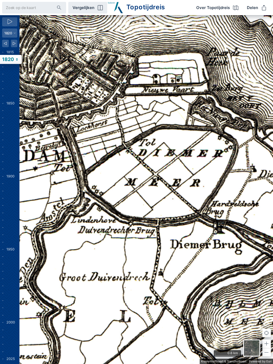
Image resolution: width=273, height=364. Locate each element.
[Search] (59, 7)
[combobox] (25, 7)
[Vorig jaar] (5, 43)
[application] (146, 189)
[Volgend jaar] (14, 43)
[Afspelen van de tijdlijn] (9, 21)
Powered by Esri (260, 361)
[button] (266, 343)
